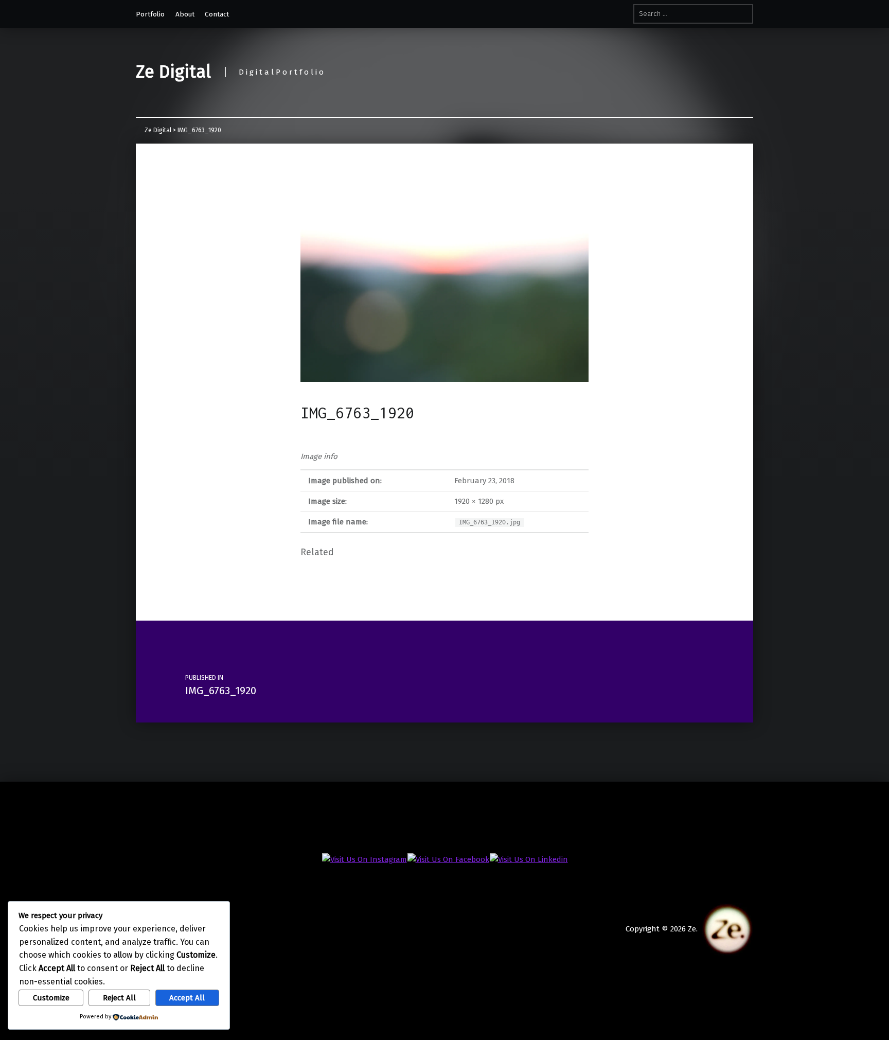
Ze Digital (173, 71)
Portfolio (150, 14)
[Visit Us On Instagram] (364, 858)
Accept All (187, 997)
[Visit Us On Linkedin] (528, 858)
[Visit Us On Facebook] (448, 858)
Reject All (119, 997)
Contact (219, 14)
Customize (51, 997)
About (184, 14)
